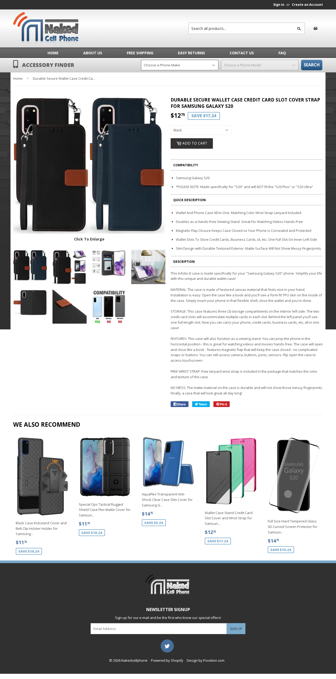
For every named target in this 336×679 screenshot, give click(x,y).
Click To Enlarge (89, 239)
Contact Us (242, 52)
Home (53, 52)
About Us (92, 52)
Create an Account (307, 4)
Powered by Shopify (167, 660)
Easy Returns (191, 52)
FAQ (282, 52)
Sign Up (236, 629)
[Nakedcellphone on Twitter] (167, 645)
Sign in (278, 4)
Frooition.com (213, 660)
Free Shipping (140, 52)
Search (312, 65)
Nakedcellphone (134, 660)
